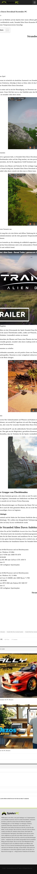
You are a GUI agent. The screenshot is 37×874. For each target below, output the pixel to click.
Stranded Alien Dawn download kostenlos (15, 631)
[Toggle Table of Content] (6, 30)
